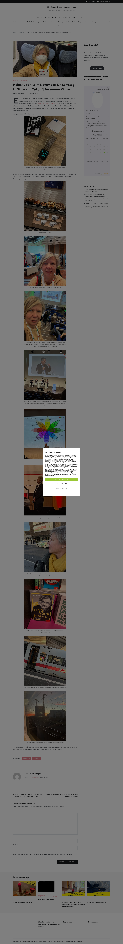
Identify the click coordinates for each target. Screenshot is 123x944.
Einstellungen (61, 488)
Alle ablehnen (61, 484)
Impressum (65, 493)
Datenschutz (58, 493)
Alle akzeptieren (61, 479)
